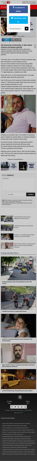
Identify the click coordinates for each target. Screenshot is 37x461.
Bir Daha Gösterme (15, 29)
